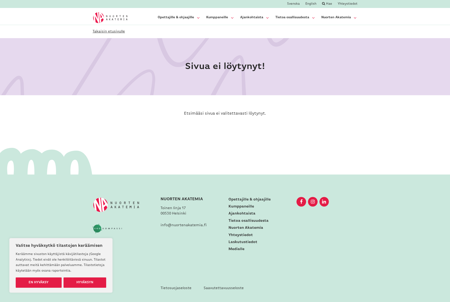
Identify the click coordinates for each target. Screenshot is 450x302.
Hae (328, 4)
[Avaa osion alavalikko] (198, 17)
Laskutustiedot (243, 242)
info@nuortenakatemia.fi (184, 225)
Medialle (236, 249)
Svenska (293, 4)
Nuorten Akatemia (336, 17)
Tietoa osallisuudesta (292, 17)
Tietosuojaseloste (176, 288)
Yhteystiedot (347, 4)
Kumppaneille (217, 17)
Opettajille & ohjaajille (176, 17)
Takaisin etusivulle (109, 31)
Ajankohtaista (251, 17)
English (310, 4)
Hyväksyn (84, 282)
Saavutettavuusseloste (224, 288)
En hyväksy (39, 282)
